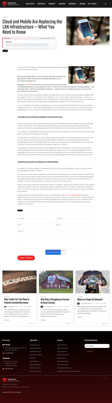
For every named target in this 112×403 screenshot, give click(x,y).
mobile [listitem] (7, 320)
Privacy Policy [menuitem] (6, 384)
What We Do (30, 3)
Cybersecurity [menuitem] (34, 361)
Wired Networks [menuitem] (34, 345)
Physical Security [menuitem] (35, 368)
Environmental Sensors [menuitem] (64, 368)
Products (52, 3)
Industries (41, 3)
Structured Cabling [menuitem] (36, 355)
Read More (32, 323)
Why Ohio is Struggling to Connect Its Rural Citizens (55, 301)
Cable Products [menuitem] (62, 351)
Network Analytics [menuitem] (35, 364)
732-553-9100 (9, 353)
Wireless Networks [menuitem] (35, 348)
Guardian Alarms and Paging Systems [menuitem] (69, 371)
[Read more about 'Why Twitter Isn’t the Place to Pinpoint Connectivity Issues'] (19, 282)
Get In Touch (92, 3)
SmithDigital (17, 392)
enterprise (29, 84)
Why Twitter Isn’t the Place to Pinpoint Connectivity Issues (16, 301)
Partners (62, 3)
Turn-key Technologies (72, 195)
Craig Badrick (11, 306)
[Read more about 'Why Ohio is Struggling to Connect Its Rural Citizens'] (56, 282)
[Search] (106, 4)
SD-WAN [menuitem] (32, 358)
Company (82, 3)
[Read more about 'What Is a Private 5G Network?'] (93, 282)
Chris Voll (8, 42)
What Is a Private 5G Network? (90, 300)
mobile (5, 51)
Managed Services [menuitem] (35, 351)
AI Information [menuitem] (13, 384)
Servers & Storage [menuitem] (62, 355)
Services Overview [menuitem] (35, 371)
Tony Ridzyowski (48, 306)
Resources (72, 3)
